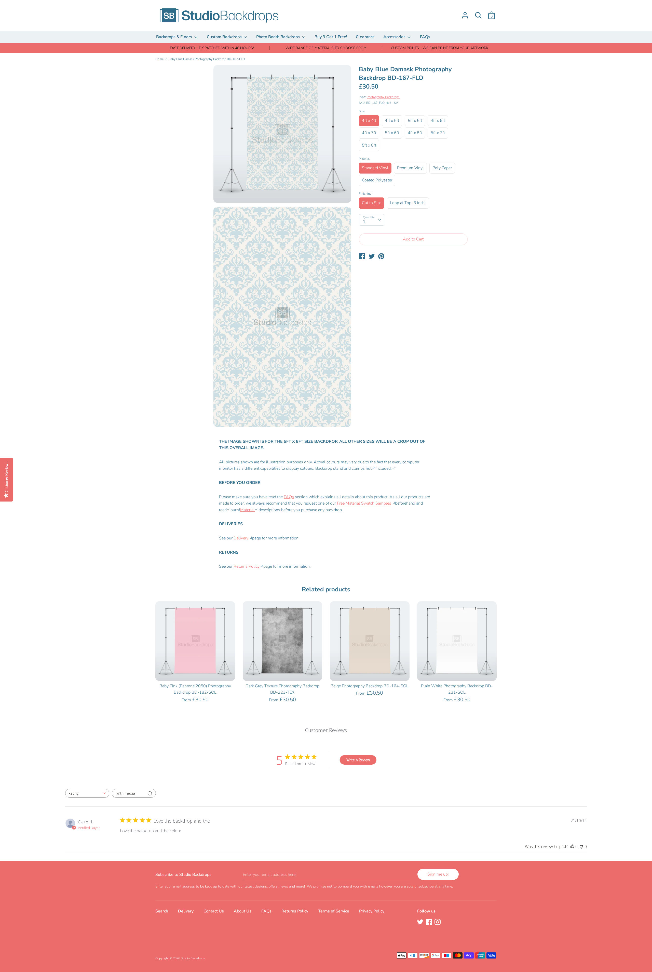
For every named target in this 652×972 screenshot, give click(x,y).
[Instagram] (438, 922)
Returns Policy (247, 566)
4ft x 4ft (369, 120)
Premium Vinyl (410, 168)
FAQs (425, 37)
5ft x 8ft (369, 145)
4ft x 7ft (369, 133)
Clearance (365, 37)
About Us (242, 911)
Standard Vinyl (375, 168)
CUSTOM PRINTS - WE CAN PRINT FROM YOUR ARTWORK (439, 48)
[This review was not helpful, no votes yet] (581, 846)
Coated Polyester (377, 180)
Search (161, 911)
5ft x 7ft (438, 133)
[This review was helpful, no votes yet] (572, 846)
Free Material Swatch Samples (364, 503)
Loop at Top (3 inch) (408, 203)
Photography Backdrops (383, 97)
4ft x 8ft (415, 133)
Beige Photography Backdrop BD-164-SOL (370, 686)
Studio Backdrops (193, 958)
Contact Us (213, 911)
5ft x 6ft (392, 133)
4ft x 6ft (438, 120)
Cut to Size (371, 203)
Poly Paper (442, 168)
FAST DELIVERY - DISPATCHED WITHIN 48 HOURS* (212, 48)
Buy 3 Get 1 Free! (331, 37)
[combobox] (87, 793)
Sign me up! (438, 874)
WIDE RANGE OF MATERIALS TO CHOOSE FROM (326, 48)
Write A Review (358, 759)
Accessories (394, 37)
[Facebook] (429, 922)
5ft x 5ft (415, 120)
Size (361, 111)
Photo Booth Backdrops (278, 37)
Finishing (365, 194)
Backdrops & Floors (174, 37)
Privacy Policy (371, 911)
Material (364, 158)
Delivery (241, 538)
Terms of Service (333, 911)
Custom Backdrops (225, 37)
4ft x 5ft (392, 120)
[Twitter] (420, 922)
